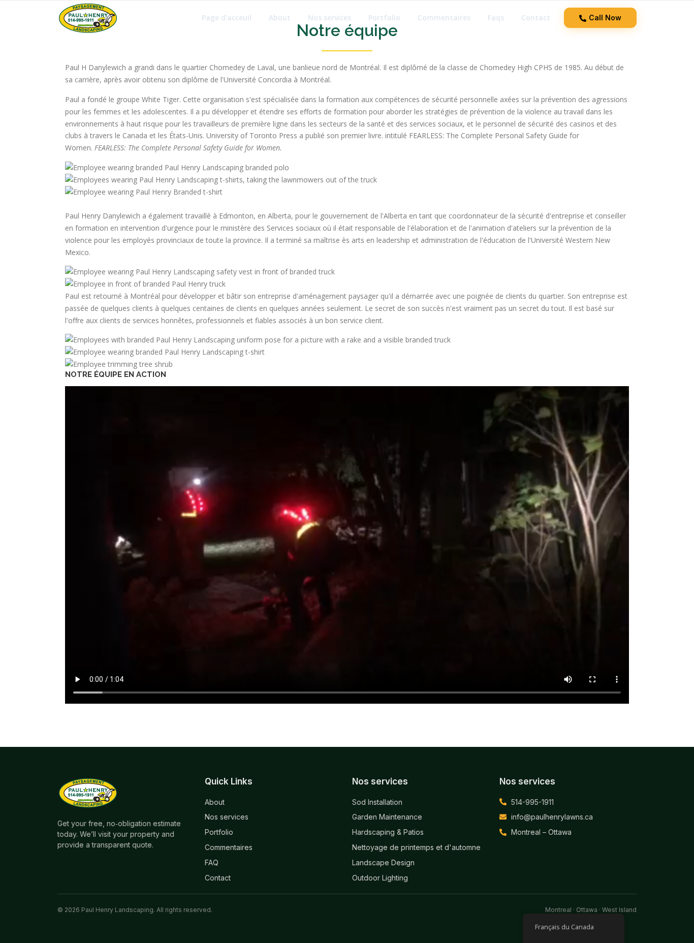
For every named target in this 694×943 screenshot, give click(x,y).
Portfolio (384, 17)
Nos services (329, 17)
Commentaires (444, 17)
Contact (535, 17)
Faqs (496, 17)
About (280, 17)
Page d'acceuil (226, 17)
